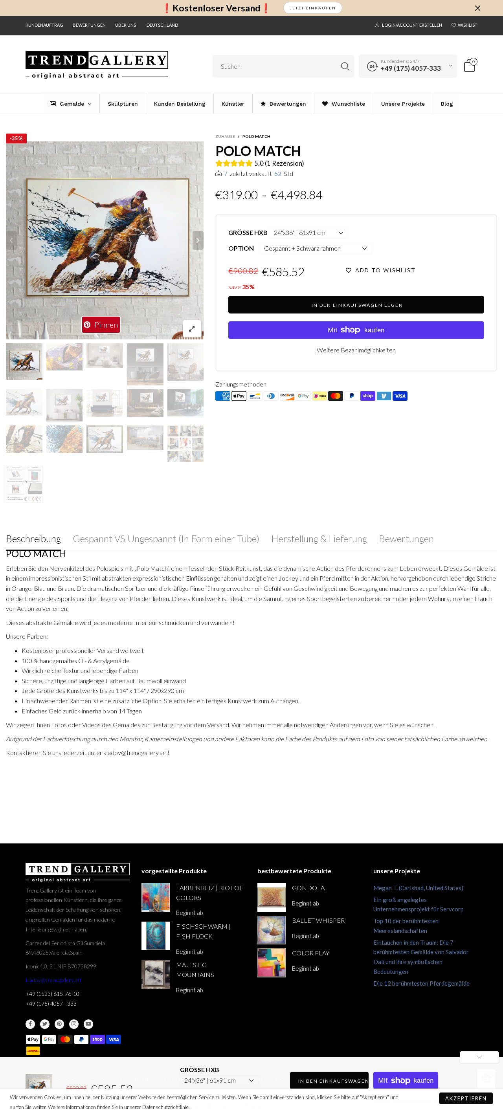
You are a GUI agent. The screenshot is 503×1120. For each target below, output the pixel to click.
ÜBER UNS (125, 24)
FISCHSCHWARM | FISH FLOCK (203, 931)
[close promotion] (477, 8)
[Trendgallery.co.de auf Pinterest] (59, 1024)
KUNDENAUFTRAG (44, 24)
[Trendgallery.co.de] (97, 65)
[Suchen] (345, 66)
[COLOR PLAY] (271, 962)
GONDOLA (308, 887)
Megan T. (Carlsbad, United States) (418, 887)
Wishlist (467, 24)
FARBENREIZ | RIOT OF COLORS (209, 892)
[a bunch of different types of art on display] (24, 484)
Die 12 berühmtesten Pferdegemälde (421, 983)
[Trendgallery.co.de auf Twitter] (45, 1024)
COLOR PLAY (310, 953)
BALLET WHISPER (318, 920)
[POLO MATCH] (105, 240)
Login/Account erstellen (412, 24)
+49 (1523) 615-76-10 (52, 993)
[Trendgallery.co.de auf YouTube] (88, 1024)
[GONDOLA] (271, 897)
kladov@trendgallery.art (54, 980)
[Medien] (192, 328)
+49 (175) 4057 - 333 (51, 1003)
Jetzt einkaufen (313, 7)
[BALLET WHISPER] (271, 930)
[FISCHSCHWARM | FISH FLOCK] (155, 936)
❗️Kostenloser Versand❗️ (216, 8)
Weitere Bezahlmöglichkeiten (356, 350)
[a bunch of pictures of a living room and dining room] (185, 443)
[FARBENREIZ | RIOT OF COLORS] (155, 897)
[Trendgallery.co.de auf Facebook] (30, 1024)
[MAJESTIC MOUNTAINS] (155, 974)
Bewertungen (89, 24)
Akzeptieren (466, 1098)
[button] (11, 240)
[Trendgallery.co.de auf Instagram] (74, 1024)
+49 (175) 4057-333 (411, 68)
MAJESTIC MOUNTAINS (195, 969)
